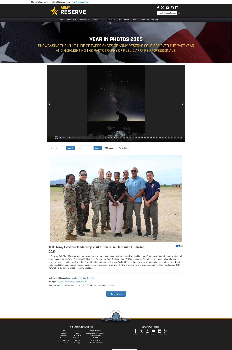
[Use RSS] (166, 332)
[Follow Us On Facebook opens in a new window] (135, 332)
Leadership (83, 19)
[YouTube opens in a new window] (167, 7)
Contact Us (63, 338)
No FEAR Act (77, 335)
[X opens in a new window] (162, 7)
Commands (97, 19)
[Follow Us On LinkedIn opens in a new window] (159, 332)
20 (118, 138)
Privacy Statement (63, 340)
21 (121, 138)
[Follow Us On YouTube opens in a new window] (153, 332)
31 (151, 138)
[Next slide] (182, 103)
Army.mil (77, 340)
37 (169, 138)
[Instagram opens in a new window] (172, 7)
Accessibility (63, 335)
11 (90, 138)
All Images (109, 148)
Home (61, 19)
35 (163, 138)
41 (181, 138)
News (134, 19)
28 (142, 138)
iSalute (78, 333)
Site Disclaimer (63, 342)
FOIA (77, 330)
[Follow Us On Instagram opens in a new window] (147, 332)
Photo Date (123, 148)
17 (108, 138)
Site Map (63, 333)
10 (87, 138)
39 (175, 138)
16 (105, 138)
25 (133, 138)
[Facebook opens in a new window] (158, 7)
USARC (84, 281)
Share (180, 246)
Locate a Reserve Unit (149, 19)
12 (93, 138)
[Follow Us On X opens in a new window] (141, 332)
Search (70, 148)
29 (145, 138)
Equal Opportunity (95, 330)
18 (111, 138)
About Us (70, 19)
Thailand (59, 281)
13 (96, 138)
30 (148, 138)
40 (178, 138)
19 (115, 138)
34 (160, 138)
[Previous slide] (49, 103)
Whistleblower (77, 338)
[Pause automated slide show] (56, 137)
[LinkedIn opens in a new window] (176, 7)
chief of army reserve (72, 281)
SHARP (95, 338)
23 (127, 138)
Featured (109, 19)
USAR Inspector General (95, 342)
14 (99, 138)
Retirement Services (96, 335)
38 (172, 138)
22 (124, 138)
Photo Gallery (116, 294)
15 (102, 138)
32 (154, 138)
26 (136, 138)
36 (166, 138)
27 (139, 138)
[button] (82, 2)
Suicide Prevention (95, 340)
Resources (123, 19)
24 (130, 138)
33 (157, 138)
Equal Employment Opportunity (95, 333)
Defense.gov (77, 342)
